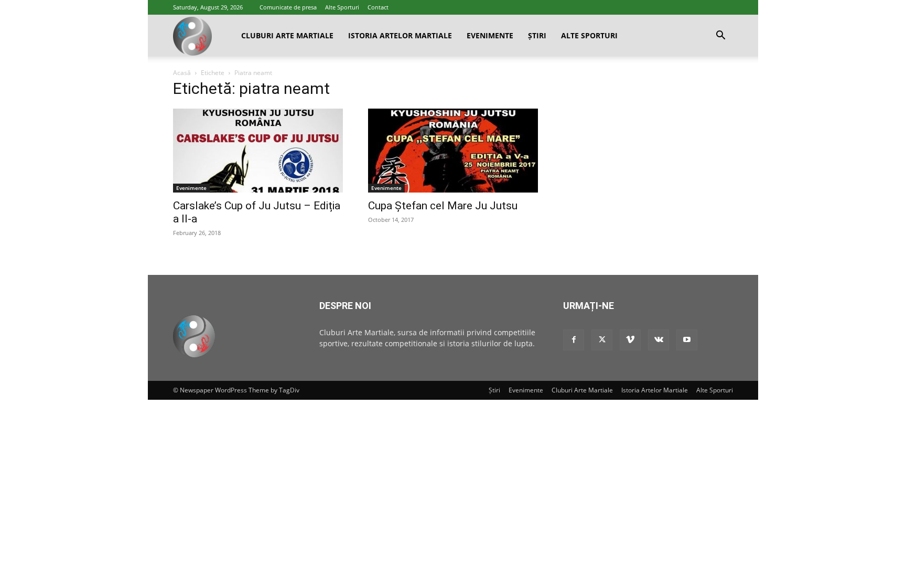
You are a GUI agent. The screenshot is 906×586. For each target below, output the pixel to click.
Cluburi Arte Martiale (287, 35)
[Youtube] (686, 339)
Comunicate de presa (288, 7)
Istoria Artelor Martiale (400, 35)
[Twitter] (601, 339)
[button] (720, 36)
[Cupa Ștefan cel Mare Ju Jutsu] (453, 151)
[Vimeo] (630, 339)
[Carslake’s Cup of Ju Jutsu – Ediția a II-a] (258, 151)
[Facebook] (573, 339)
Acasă (182, 72)
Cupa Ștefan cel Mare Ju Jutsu (442, 205)
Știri (537, 35)
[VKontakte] (658, 339)
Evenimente (490, 35)
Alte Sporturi (342, 7)
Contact (378, 7)
